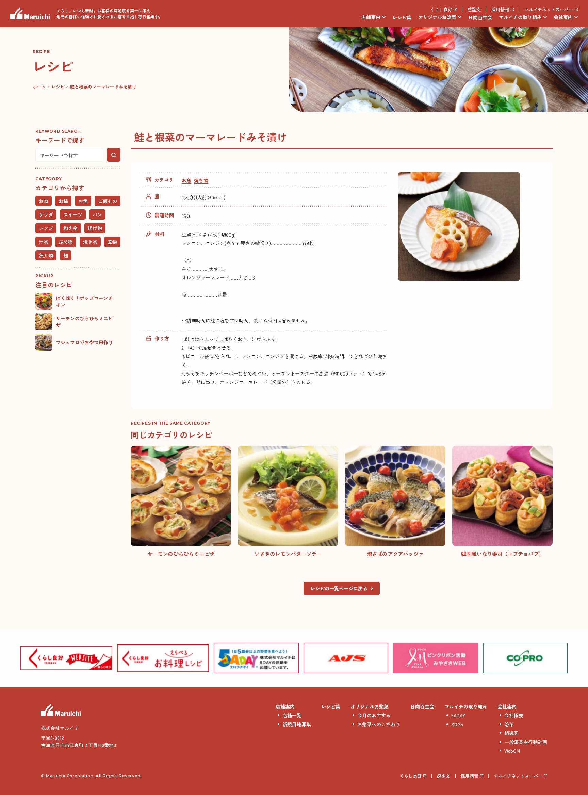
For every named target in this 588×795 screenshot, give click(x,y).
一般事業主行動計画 (525, 741)
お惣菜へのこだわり (378, 724)
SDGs (457, 724)
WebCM (512, 750)
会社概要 (513, 715)
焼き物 (201, 180)
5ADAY (458, 715)
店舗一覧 (291, 715)
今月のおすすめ (374, 715)
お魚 (186, 180)
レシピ (58, 86)
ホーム (39, 86)
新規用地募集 (296, 724)
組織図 (511, 733)
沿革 (509, 724)
